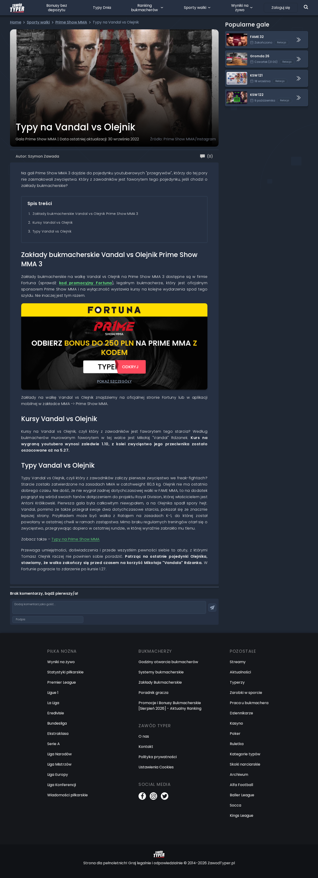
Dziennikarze (241, 713)
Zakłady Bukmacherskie (160, 682)
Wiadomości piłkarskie (67, 795)
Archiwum (239, 774)
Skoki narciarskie (245, 764)
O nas (144, 736)
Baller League (242, 795)
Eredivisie (55, 713)
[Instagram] (153, 796)
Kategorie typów (245, 754)
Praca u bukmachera (249, 703)
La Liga (53, 703)
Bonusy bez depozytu (56, 8)
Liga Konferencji (61, 784)
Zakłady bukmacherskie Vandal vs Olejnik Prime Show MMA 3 (85, 213)
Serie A (53, 743)
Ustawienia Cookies (156, 767)
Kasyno (236, 723)
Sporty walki (195, 7)
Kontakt (146, 746)
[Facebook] (142, 796)
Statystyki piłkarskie (65, 672)
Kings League (241, 815)
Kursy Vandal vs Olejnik (53, 222)
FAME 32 (232, 34)
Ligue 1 (52, 692)
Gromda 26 (235, 53)
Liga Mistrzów (59, 764)
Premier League (61, 682)
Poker (235, 733)
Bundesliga (57, 723)
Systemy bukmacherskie (161, 672)
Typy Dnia (102, 7)
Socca (235, 805)
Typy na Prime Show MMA (75, 539)
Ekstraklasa (57, 733)
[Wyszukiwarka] (306, 7)
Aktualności (240, 672)
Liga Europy (57, 774)
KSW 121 (232, 72)
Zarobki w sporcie (246, 692)
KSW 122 (232, 92)
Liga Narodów (59, 754)
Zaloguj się (280, 7)
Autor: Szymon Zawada (37, 156)
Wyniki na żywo (239, 8)
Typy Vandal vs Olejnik (52, 231)
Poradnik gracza (153, 692)
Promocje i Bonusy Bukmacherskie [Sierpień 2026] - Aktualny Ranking (170, 705)
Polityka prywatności (158, 757)
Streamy (238, 662)
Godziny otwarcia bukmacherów (168, 662)
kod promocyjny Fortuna (85, 283)
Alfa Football (241, 784)
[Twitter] (164, 796)
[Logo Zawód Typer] (17, 7)
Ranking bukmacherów (144, 8)
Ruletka (237, 743)
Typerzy (237, 682)
